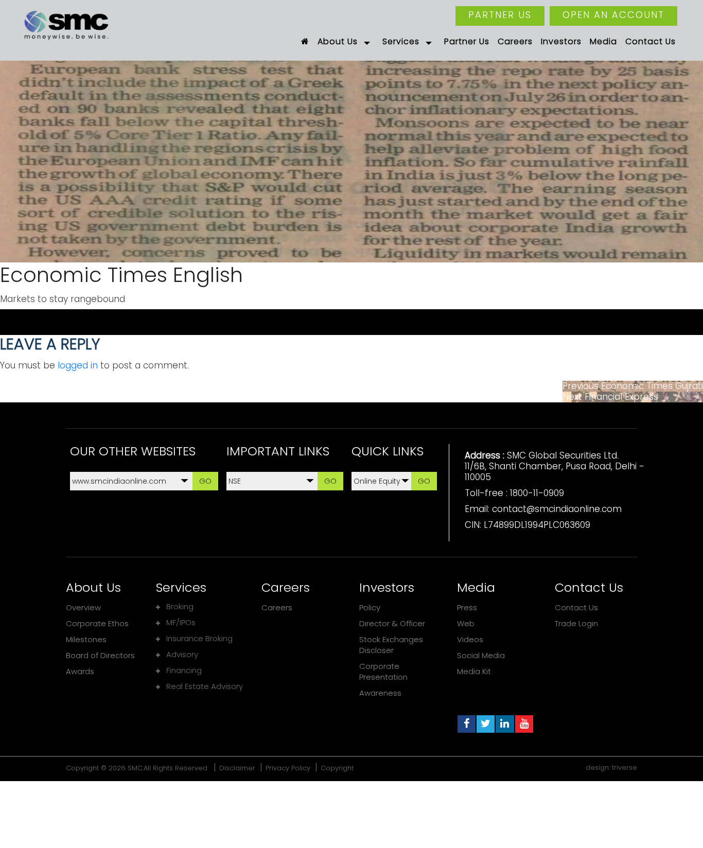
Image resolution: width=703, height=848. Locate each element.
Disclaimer (237, 768)
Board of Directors (100, 655)
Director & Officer (392, 623)
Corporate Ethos (97, 623)
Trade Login (576, 623)
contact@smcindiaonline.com (557, 509)
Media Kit (474, 671)
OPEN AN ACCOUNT (613, 14)
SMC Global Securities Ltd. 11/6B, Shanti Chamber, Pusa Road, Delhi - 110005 (554, 466)
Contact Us (576, 607)
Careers (276, 607)
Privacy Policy (288, 768)
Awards (80, 671)
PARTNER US (500, 14)
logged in (78, 365)
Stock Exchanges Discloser (391, 645)
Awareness (380, 692)
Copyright (337, 768)
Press (467, 607)
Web (465, 623)
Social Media (481, 655)
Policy (369, 607)
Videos (470, 639)
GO (205, 480)
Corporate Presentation (383, 671)
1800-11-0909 (537, 493)
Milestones (86, 639)
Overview (83, 607)
